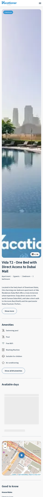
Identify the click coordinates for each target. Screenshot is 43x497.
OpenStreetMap (23, 474)
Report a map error (34, 474)
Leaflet (14, 474)
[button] (25, 461)
